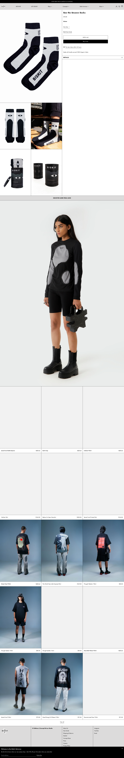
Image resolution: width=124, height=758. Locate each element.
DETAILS (66, 57)
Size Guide (66, 731)
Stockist (65, 736)
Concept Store (67, 738)
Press (64, 741)
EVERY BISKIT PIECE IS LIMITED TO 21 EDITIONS (62, 1)
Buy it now (85, 41)
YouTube (96, 731)
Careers (65, 743)
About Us (65, 728)
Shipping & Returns (68, 733)
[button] (122, 6)
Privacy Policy (66, 746)
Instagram (96, 728)
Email (95, 733)
